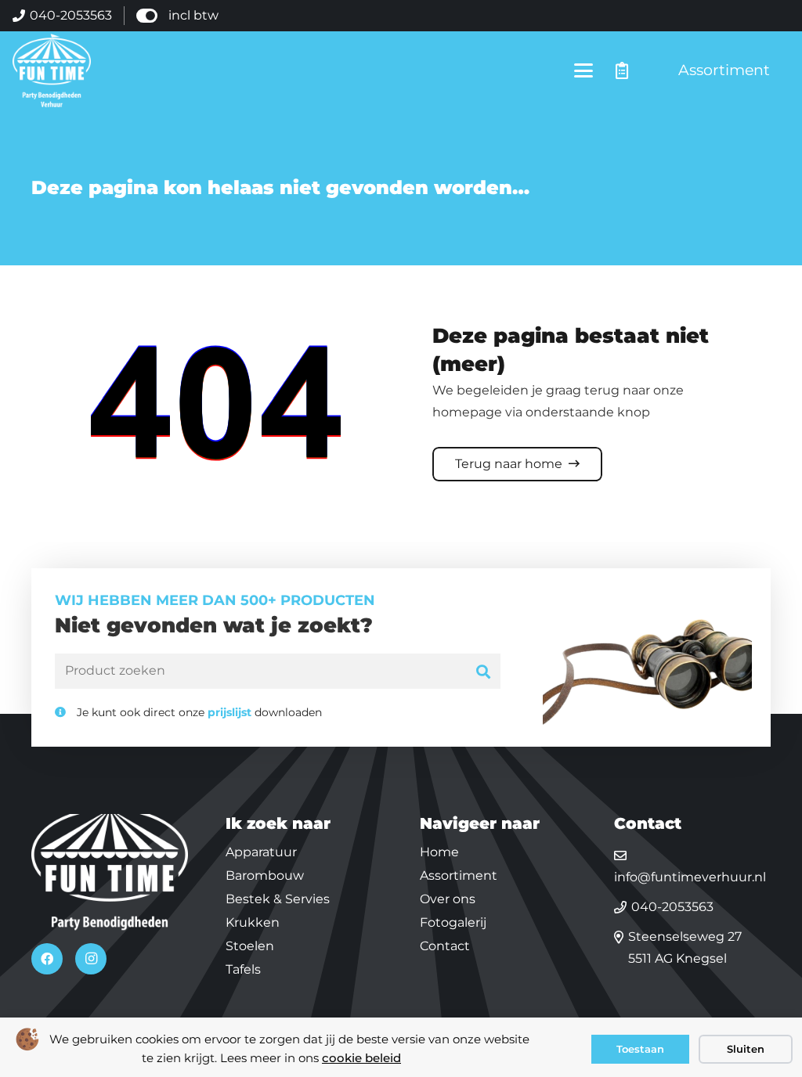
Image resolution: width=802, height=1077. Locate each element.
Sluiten (745, 1049)
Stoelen (250, 945)
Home (439, 852)
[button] (584, 70)
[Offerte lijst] (622, 70)
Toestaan (640, 1049)
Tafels (243, 969)
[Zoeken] (483, 671)
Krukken (253, 922)
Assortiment (458, 875)
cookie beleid (361, 1057)
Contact (445, 945)
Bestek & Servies (278, 898)
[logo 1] (52, 70)
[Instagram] (91, 958)
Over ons (447, 898)
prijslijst (229, 712)
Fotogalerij (453, 922)
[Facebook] (47, 958)
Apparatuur (261, 852)
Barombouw (265, 875)
